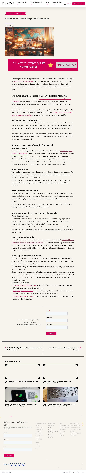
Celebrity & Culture (64, 425)
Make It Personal (39, 427)
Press (83, 472)
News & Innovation (64, 427)
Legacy (50, 429)
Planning (37, 425)
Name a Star (73, 435)
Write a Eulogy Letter (75, 427)
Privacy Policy (76, 472)
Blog (47, 2)
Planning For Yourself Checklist (53, 432)
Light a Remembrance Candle (75, 430)
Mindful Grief (63, 429)
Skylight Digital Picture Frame (23, 291)
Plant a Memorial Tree (75, 425)
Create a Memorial (78, 3)
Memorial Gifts (57, 2)
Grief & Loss (38, 431)
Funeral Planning (21, 2)
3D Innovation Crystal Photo (23, 296)
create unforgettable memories (24, 81)
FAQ (36, 448)
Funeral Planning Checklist (39, 436)
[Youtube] (23, 464)
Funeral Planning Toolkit (75, 433)
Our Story (37, 444)
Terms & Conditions (67, 472)
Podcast (62, 435)
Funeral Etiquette (39, 429)
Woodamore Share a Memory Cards (24, 285)
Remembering (38, 433)
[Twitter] (15, 464)
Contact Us (38, 446)
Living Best (62, 431)
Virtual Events (38, 439)
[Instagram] (19, 464)
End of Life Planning (36, 2)
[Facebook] (11, 464)
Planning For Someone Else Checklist (51, 436)
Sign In (69, 3)
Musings (61, 433)
